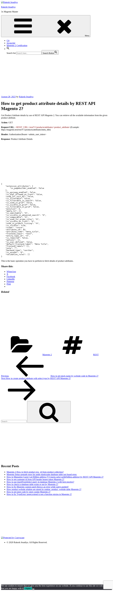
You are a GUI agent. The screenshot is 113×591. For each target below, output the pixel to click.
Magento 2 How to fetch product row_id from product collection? (35, 472)
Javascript (11, 43)
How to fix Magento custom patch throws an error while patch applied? (38, 487)
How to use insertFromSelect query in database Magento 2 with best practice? (40, 482)
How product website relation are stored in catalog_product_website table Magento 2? (44, 489)
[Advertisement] (56, 76)
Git (8, 40)
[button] (8, 49)
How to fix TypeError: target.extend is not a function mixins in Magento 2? (39, 494)
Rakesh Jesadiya (8, 7)
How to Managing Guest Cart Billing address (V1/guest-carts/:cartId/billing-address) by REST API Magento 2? (55, 477)
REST (96, 354)
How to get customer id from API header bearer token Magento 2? (35, 479)
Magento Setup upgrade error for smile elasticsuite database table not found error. (42, 474)
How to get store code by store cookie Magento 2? (28, 492)
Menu (87, 36)
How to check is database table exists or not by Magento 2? (32, 484)
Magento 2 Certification (17, 45)
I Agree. (28, 588)
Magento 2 (47, 354)
